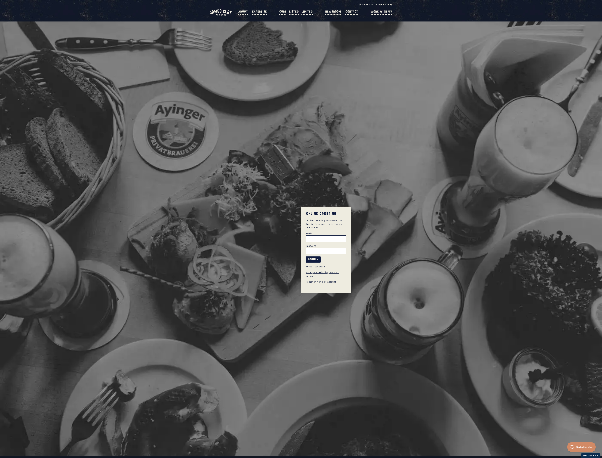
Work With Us (381, 12)
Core (282, 12)
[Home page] (221, 16)
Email (309, 233)
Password (311, 246)
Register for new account (321, 281)
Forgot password (315, 266)
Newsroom (333, 12)
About (243, 12)
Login (312, 259)
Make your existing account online (322, 274)
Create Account (383, 4)
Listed (294, 12)
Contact (351, 12)
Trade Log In (366, 4)
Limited (307, 12)
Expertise (259, 12)
